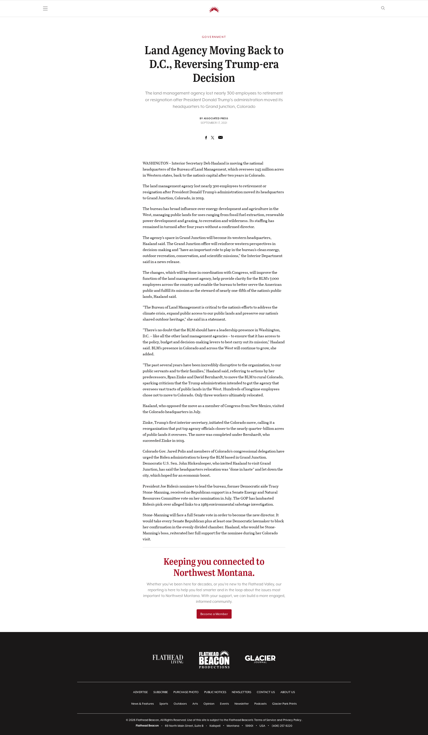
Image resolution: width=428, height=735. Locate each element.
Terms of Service (265, 720)
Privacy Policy (292, 720)
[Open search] (383, 8)
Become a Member (214, 614)
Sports (163, 703)
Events (224, 703)
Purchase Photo (186, 692)
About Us (287, 692)
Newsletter (242, 703)
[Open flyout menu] (45, 8)
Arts (195, 703)
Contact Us (266, 692)
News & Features (142, 703)
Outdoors (180, 703)
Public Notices (215, 692)
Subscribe (160, 692)
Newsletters (241, 692)
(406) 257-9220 (282, 725)
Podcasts (260, 703)
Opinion (209, 703)
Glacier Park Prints (284, 703)
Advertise (140, 692)
